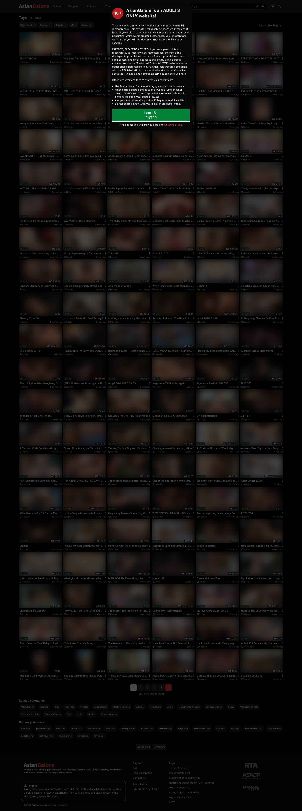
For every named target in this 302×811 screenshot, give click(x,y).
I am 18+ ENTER (151, 115)
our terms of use (172, 124)
